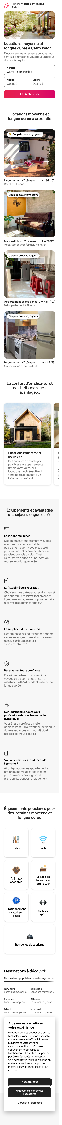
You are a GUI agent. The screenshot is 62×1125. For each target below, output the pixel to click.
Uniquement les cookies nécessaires (29, 1092)
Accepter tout (30, 1081)
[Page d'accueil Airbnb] (6, 5)
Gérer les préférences (30, 1102)
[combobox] (30, 72)
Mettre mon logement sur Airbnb (27, 5)
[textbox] (17, 84)
